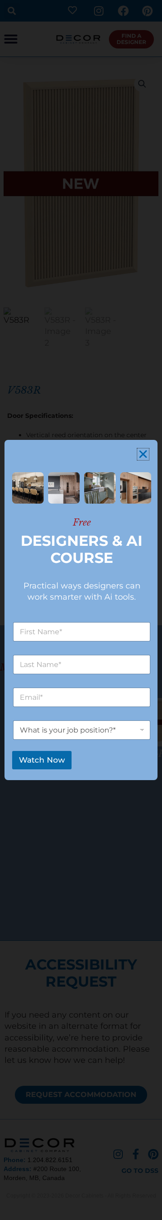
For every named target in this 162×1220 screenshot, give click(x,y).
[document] (81, 610)
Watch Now (42, 759)
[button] (143, 454)
